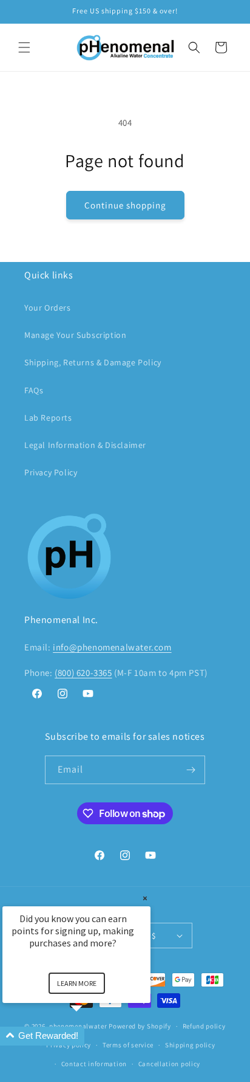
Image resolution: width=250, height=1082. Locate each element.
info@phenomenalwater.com (112, 647)
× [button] (145, 898)
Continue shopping (125, 205)
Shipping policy (190, 1045)
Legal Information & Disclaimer (85, 444)
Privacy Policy (50, 472)
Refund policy (204, 1026)
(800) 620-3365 (83, 672)
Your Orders (47, 307)
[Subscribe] (191, 770)
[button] (24, 47)
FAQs (33, 390)
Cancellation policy (169, 1064)
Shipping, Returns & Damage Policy (92, 362)
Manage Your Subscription (75, 334)
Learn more (76, 983)
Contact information (94, 1064)
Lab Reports (48, 417)
